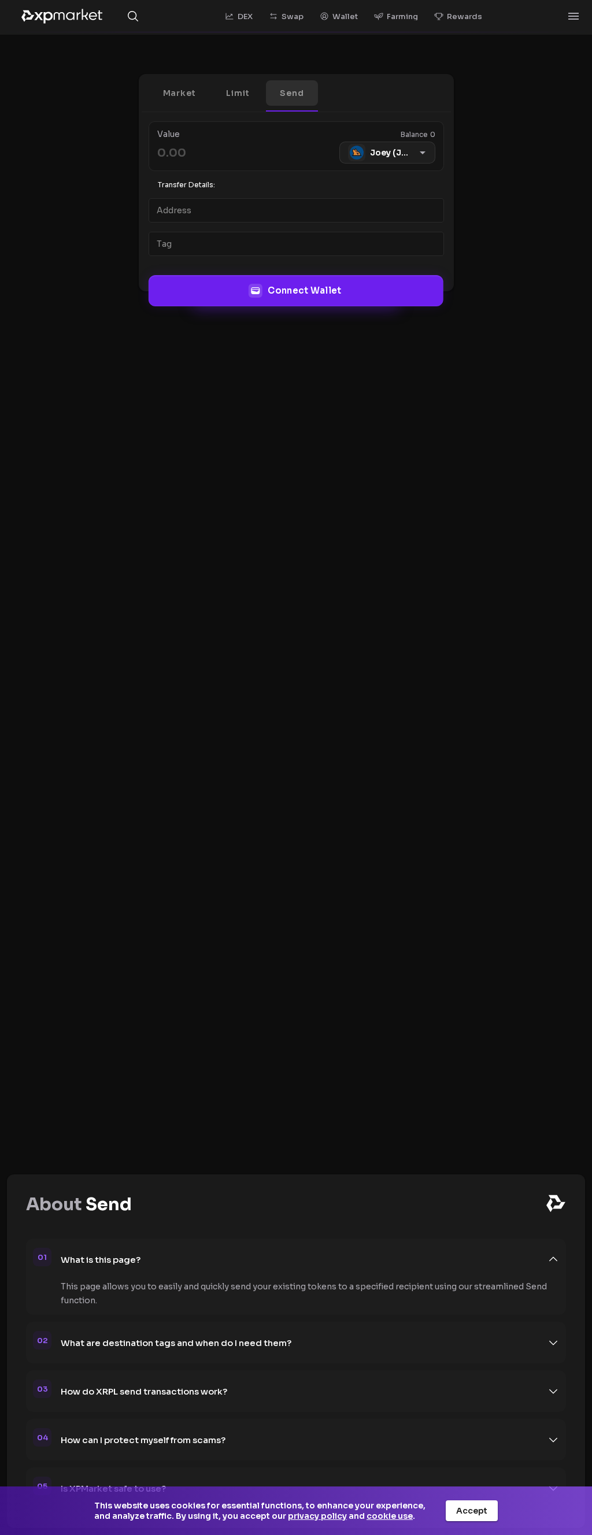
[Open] (573, 16)
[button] (179, 93)
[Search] (133, 16)
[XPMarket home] (62, 16)
